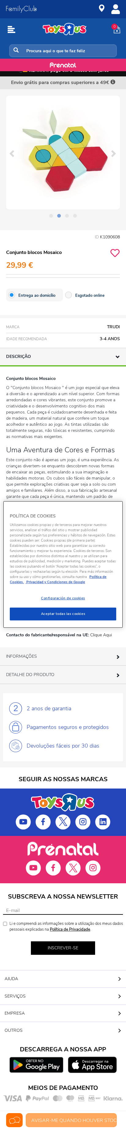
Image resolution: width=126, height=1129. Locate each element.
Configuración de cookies (63, 598)
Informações (21, 656)
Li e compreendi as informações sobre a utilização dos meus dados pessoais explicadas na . (66, 926)
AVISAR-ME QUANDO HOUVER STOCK (74, 1120)
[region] (63, 564)
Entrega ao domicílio (36, 295)
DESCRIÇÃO (18, 356)
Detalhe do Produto (30, 675)
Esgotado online (90, 295)
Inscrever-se (63, 948)
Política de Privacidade (70, 929)
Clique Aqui (101, 635)
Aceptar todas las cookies (63, 613)
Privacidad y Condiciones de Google (55, 581)
